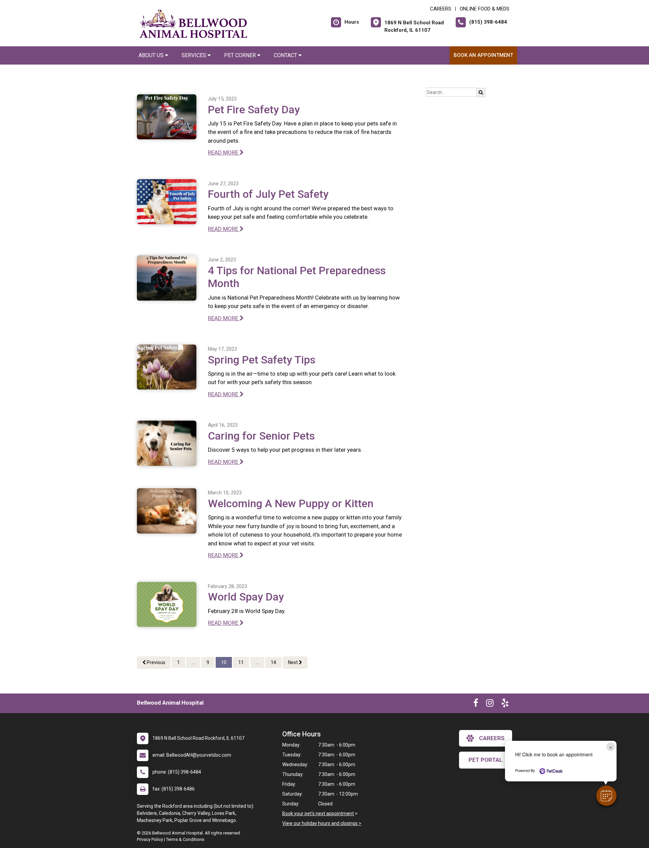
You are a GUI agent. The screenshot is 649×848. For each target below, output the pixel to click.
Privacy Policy (150, 839)
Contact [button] (286, 55)
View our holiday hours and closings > (321, 823)
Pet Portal (485, 759)
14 (273, 662)
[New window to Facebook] (476, 704)
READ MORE (224, 152)
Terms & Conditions (185, 839)
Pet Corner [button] (240, 55)
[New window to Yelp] (505, 704)
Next (293, 662)
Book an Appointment (483, 55)
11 (241, 662)
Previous (155, 662)
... (193, 662)
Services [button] (195, 55)
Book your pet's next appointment (318, 813)
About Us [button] (152, 55)
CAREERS (440, 9)
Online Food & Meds (484, 9)
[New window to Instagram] (490, 704)
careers (492, 738)
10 (223, 662)
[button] (606, 795)
